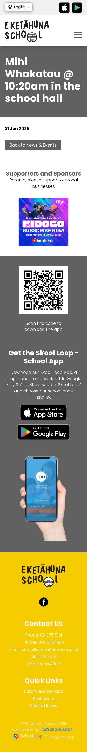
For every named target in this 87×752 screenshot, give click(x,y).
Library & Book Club (43, 691)
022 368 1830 (51, 642)
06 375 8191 (51, 635)
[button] (18, 7)
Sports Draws (43, 706)
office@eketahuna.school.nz (50, 650)
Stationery (43, 699)
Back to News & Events (33, 145)
